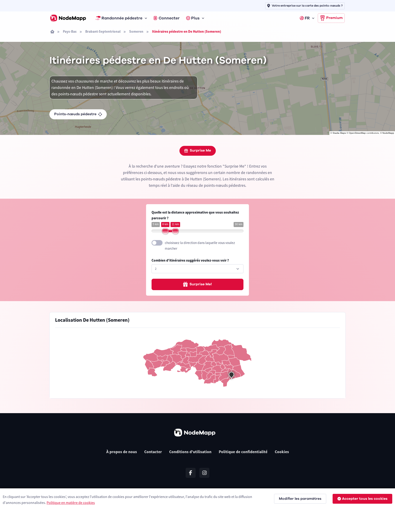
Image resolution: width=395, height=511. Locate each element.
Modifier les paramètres (300, 498)
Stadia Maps (339, 133)
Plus (195, 18)
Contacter (153, 451)
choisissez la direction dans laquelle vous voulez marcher (200, 246)
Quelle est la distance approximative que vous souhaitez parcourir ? (195, 215)
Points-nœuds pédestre (75, 114)
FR (307, 18)
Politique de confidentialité (243, 451)
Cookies (282, 451)
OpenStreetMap (357, 133)
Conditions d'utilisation (190, 451)
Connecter (169, 18)
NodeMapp (388, 133)
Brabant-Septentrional (102, 31)
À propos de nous (121, 451)
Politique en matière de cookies (71, 502)
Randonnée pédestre (121, 18)
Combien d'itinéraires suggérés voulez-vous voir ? (190, 260)
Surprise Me (200, 150)
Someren (136, 31)
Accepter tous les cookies (364, 498)
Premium (334, 17)
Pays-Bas (70, 31)
